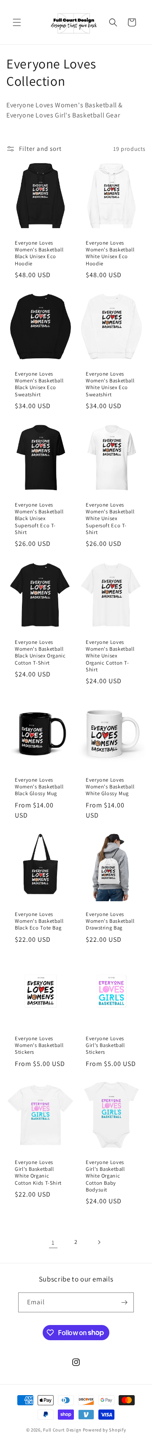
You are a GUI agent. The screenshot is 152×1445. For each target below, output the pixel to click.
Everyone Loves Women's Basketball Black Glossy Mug (39, 787)
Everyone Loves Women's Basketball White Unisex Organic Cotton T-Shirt (110, 656)
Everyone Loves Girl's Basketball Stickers (105, 1045)
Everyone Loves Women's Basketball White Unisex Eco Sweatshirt (110, 384)
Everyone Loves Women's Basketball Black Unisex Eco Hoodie (39, 253)
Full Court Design (62, 1430)
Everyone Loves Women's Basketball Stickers (39, 1045)
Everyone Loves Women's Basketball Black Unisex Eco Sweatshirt (39, 384)
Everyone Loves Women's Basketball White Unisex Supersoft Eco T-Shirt (110, 519)
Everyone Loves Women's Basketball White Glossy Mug (110, 787)
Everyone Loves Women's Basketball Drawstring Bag (110, 921)
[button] (17, 22)
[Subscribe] (124, 1302)
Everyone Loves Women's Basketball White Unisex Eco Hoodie (110, 253)
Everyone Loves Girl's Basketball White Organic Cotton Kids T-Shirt (38, 1172)
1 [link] (53, 1242)
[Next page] (99, 1242)
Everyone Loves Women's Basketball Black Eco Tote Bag (39, 921)
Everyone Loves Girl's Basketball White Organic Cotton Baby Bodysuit (105, 1176)
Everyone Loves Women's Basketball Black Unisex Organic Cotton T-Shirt (40, 652)
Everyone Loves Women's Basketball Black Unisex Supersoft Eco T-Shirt (39, 519)
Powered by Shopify (104, 1430)
